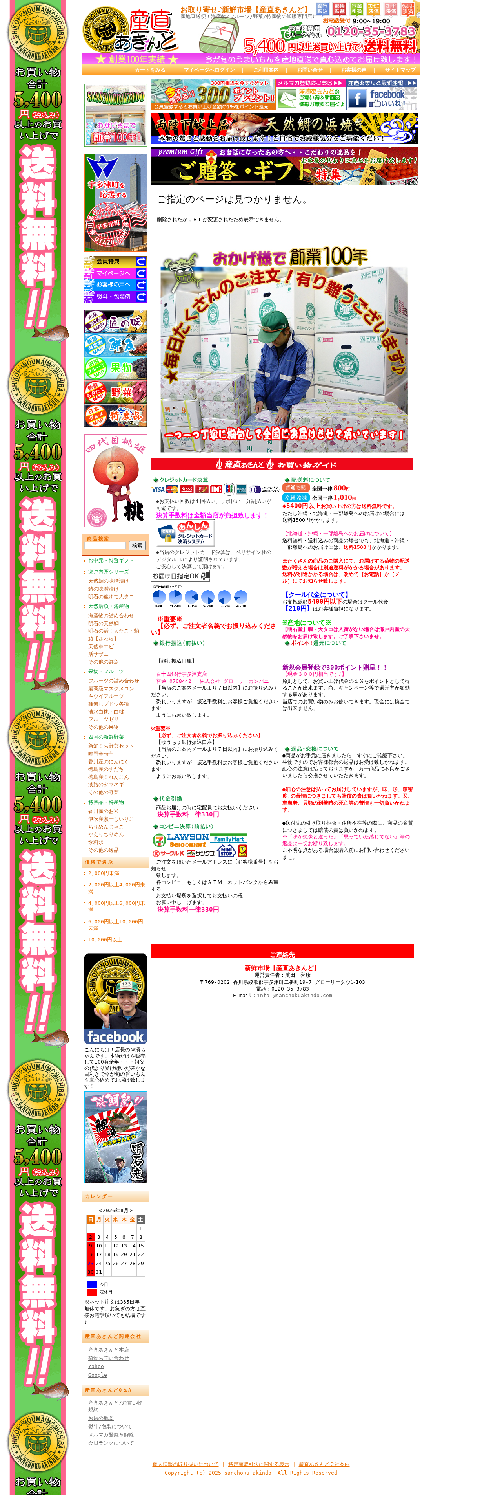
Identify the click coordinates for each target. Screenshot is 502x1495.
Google (97, 1375)
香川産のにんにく (108, 762)
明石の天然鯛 (103, 623)
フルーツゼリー (106, 719)
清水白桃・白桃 (106, 712)
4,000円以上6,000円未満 (116, 906)
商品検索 (98, 538)
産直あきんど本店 (108, 1350)
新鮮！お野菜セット (111, 746)
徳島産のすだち (106, 769)
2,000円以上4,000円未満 (116, 888)
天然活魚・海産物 (108, 606)
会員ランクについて (111, 1443)
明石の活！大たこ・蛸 (113, 631)
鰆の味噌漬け (103, 589)
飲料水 (96, 842)
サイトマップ (400, 70)
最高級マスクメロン (111, 689)
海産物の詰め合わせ (111, 615)
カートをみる (150, 70)
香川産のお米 (103, 811)
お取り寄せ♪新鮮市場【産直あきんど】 (245, 9)
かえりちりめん (106, 834)
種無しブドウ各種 (108, 704)
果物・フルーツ (106, 671)
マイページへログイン (209, 70)
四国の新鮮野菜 (106, 737)
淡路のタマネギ (106, 784)
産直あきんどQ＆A (108, 1390)
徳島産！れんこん (108, 777)
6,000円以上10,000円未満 (115, 925)
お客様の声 (354, 70)
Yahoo (96, 1366)
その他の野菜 (103, 792)
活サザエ (98, 654)
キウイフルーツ (106, 696)
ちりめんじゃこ (106, 827)
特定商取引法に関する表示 (258, 1464)
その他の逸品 (103, 850)
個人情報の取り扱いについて (186, 1464)
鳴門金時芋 (101, 754)
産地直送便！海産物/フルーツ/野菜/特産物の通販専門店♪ (247, 16)
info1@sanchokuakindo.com (294, 995)
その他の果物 (103, 727)
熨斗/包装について (110, 1426)
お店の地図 (101, 1418)
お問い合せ (310, 70)
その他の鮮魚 (103, 662)
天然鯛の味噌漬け (108, 581)
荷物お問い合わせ (108, 1358)
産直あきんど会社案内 (324, 1464)
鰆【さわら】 (103, 639)
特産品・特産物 (106, 802)
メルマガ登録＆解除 (111, 1435)
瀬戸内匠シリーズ (108, 572)
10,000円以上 (105, 940)
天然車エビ (101, 646)
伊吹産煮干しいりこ (111, 819)
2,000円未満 (103, 873)
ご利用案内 (266, 70)
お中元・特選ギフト (111, 560)
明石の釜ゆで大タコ (111, 597)
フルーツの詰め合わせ (113, 681)
